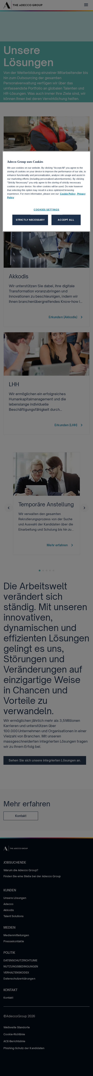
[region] (46, 191)
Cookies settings (46, 209)
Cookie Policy (67, 193)
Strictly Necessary (30, 219)
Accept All (66, 219)
